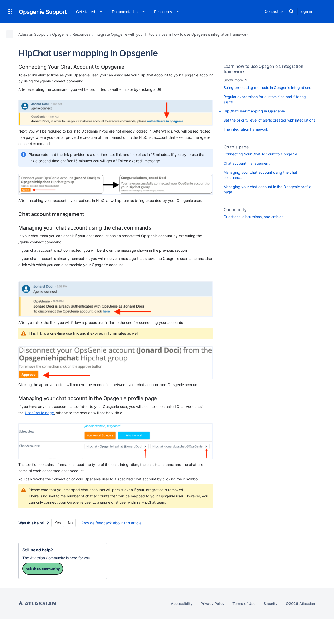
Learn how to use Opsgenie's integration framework (263, 69)
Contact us (274, 11)
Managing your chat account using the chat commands (260, 175)
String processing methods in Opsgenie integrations (267, 87)
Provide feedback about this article (111, 523)
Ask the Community (43, 568)
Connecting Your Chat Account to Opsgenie (260, 154)
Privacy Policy (212, 603)
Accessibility (182, 603)
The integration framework (246, 129)
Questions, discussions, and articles (253, 216)
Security (270, 603)
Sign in (306, 11)
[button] (9, 11)
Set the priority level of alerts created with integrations (269, 120)
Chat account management (247, 163)
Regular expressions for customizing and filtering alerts (265, 99)
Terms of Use (243, 603)
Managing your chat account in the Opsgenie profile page (268, 189)
